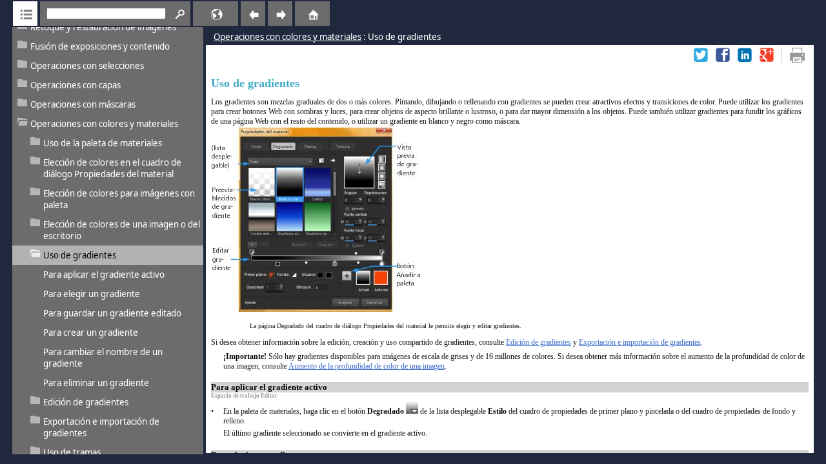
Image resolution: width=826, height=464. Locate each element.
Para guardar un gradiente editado (112, 313)
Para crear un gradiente (90, 332)
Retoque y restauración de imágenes (103, 27)
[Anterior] (253, 13)
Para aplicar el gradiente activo (104, 274)
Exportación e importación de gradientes (101, 427)
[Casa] (297, 13)
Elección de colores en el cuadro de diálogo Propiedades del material (112, 168)
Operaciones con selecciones (87, 66)
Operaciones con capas (75, 85)
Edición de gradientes (85, 402)
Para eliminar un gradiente (96, 383)
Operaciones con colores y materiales (104, 124)
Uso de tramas (72, 452)
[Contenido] (25, 13)
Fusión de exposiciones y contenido (100, 46)
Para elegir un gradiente (91, 294)
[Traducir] (198, 13)
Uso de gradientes (79, 255)
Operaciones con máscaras (83, 104)
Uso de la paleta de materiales (102, 143)
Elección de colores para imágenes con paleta (119, 199)
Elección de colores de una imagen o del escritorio (121, 230)
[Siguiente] (280, 13)
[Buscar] (178, 13)
